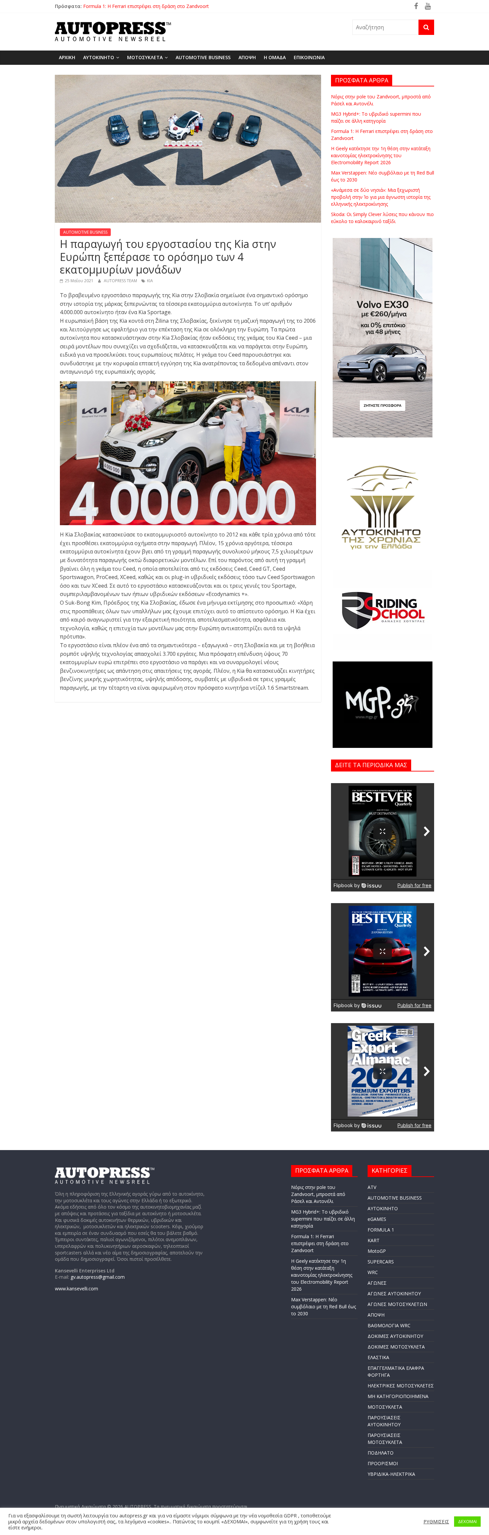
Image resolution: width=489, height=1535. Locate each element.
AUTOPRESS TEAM (121, 281)
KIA (150, 281)
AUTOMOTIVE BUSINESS (203, 57)
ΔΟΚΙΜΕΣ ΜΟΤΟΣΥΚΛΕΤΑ (396, 1347)
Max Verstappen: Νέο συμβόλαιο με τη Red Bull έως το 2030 (323, 1306)
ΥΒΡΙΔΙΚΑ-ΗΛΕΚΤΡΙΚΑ (391, 1474)
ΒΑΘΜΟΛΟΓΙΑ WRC (389, 1325)
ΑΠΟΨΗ (247, 57)
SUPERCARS (381, 1261)
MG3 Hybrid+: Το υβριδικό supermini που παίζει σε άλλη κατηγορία (156, 3)
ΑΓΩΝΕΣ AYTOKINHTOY (394, 1293)
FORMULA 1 (381, 1230)
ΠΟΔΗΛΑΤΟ (381, 1453)
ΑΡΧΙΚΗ (67, 57)
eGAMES (377, 1219)
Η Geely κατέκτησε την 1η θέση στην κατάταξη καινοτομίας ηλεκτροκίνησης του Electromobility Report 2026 (380, 155)
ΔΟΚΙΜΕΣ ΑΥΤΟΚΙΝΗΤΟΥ (395, 1336)
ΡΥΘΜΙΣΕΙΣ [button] (436, 1521)
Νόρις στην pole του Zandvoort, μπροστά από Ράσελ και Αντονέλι (318, 1194)
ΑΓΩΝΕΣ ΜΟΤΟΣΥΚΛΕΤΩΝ (397, 1304)
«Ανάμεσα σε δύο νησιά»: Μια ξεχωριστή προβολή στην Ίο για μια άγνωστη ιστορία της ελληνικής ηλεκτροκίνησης (380, 197)
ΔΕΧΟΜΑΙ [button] (467, 1521)
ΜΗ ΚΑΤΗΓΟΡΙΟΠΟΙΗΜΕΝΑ (398, 1396)
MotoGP (377, 1251)
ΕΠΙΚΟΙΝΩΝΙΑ (309, 57)
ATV (372, 1187)
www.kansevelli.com (76, 1288)
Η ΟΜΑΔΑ (275, 57)
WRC (373, 1272)
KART (374, 1240)
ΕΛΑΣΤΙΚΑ (378, 1357)
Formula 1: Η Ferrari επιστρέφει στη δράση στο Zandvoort (320, 1243)
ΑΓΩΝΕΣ (377, 1283)
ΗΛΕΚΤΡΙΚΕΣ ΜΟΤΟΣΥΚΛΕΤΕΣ (401, 1385)
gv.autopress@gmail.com (98, 1277)
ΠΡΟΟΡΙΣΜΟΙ (383, 1463)
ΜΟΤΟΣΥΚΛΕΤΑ (145, 57)
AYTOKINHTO (98, 57)
